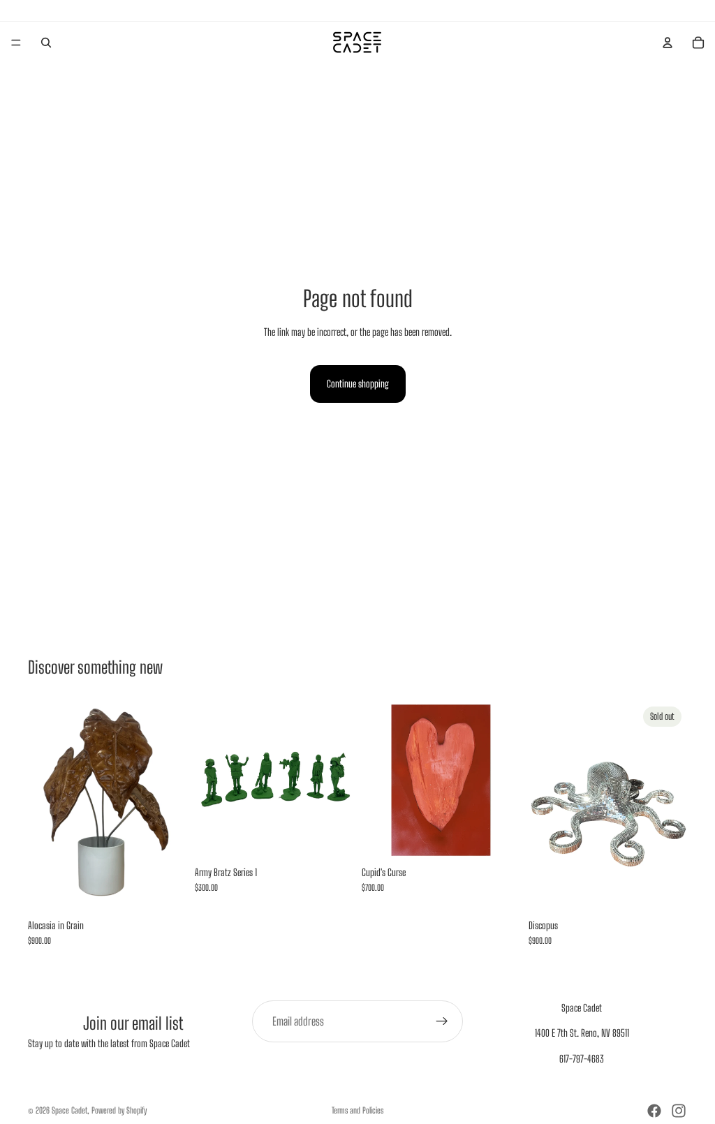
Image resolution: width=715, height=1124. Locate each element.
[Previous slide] (210, 780)
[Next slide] (338, 780)
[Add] (164, 890)
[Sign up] (442, 1021)
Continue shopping (358, 384)
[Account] (667, 42)
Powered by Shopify (119, 1110)
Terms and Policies (357, 1110)
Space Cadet (69, 1110)
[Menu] (16, 43)
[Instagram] (678, 1110)
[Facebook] (654, 1110)
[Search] (46, 42)
